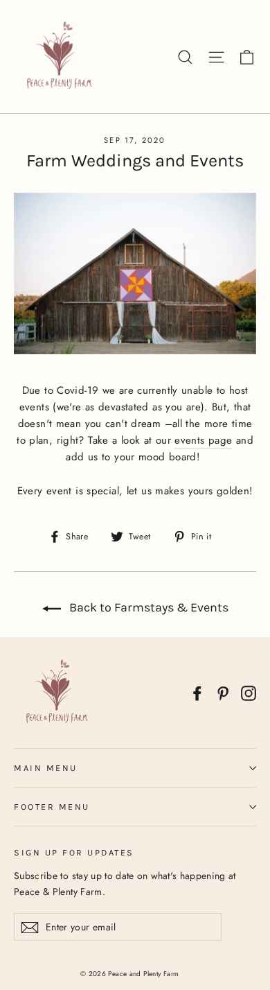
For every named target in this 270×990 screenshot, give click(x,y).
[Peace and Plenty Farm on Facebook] (197, 693)
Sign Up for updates (74, 852)
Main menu (46, 768)
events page (203, 440)
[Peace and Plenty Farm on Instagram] (248, 693)
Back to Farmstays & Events (147, 607)
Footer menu (52, 806)
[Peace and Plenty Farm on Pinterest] (223, 693)
